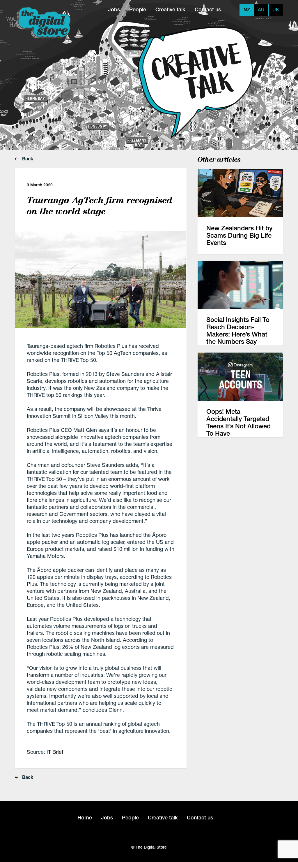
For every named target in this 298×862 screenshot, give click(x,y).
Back (27, 158)
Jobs (114, 9)
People (137, 9)
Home (84, 817)
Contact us (208, 9)
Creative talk (170, 9)
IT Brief (55, 752)
